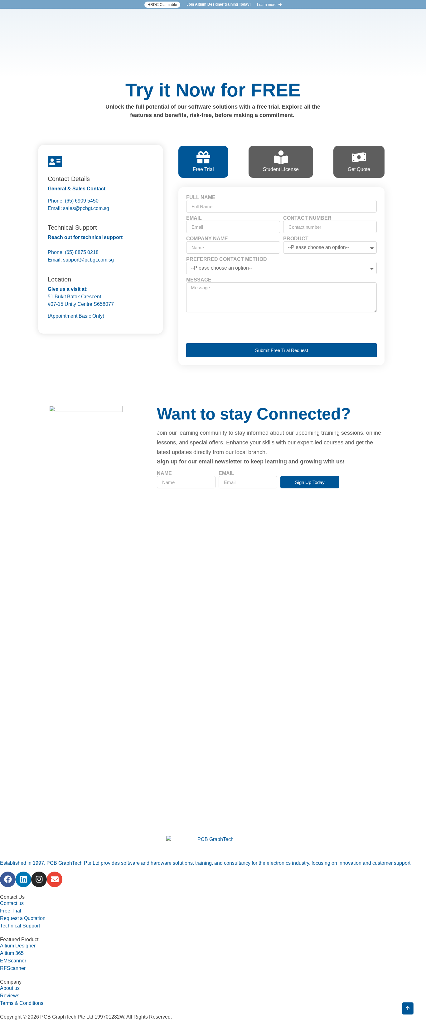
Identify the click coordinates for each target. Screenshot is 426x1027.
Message (198, 279)
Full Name (200, 197)
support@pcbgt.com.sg (88, 259)
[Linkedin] (23, 879)
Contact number (307, 218)
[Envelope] (54, 879)
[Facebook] (8, 879)
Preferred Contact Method (226, 259)
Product (295, 238)
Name (164, 473)
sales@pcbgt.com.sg (85, 208)
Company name (207, 238)
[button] (162, 5)
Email (194, 218)
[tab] (203, 162)
